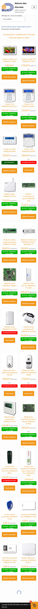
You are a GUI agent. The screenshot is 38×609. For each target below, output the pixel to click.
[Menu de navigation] (34, 7)
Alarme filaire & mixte (24, 27)
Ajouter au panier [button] (28, 81)
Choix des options (9, 77)
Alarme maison (11, 27)
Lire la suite (28, 170)
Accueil (4, 27)
